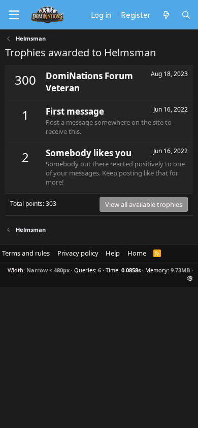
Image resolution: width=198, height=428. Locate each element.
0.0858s (131, 270)
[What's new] (166, 14)
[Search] (186, 14)
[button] (190, 278)
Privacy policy (77, 253)
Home (136, 253)
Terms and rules (26, 253)
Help (113, 253)
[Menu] (14, 15)
